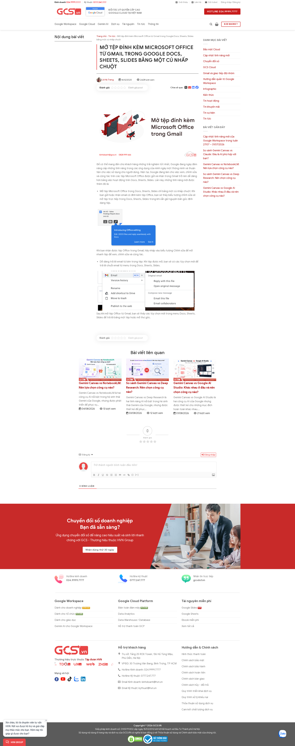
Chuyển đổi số (211, 61)
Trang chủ (101, 36)
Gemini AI (103, 24)
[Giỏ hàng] (216, 24)
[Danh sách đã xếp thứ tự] (111, 475)
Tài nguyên (128, 24)
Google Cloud (87, 24)
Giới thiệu (183, 2)
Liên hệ (198, 2)
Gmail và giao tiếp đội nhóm (218, 73)
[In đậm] (94, 475)
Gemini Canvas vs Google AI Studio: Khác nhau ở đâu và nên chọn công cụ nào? (221, 191)
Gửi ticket (213, 2)
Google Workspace (65, 24)
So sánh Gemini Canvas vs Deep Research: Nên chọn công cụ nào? (221, 178)
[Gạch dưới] (103, 475)
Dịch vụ (115, 24)
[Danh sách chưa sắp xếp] (116, 475)
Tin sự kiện (209, 112)
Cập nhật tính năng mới (216, 55)
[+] (137, 475)
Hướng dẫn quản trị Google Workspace (218, 81)
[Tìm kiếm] (211, 24)
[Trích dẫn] (120, 475)
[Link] (128, 475)
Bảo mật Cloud (211, 49)
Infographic (209, 89)
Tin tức (141, 24)
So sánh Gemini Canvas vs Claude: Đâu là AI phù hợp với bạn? (219, 154)
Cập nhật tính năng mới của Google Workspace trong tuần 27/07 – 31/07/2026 (220, 140)
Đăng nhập (209, 454)
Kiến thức (208, 95)
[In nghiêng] (98, 475)
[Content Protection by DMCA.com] (135, 739)
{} (133, 475)
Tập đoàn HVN (93, 659)
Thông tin (153, 24)
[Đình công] (107, 475)
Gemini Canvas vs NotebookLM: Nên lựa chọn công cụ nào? (221, 166)
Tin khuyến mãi (211, 106)
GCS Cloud (209, 67)
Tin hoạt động (211, 100)
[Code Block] (124, 475)
